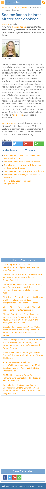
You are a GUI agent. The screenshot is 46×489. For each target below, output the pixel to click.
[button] (7, 144)
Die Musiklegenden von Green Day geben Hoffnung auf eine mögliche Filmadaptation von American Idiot (22, 378)
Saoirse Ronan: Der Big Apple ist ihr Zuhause (24, 171)
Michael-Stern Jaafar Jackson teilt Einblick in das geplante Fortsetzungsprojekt (22, 308)
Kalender (14, 486)
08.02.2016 (5, 24)
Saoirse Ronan (19, 27)
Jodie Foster (18, 115)
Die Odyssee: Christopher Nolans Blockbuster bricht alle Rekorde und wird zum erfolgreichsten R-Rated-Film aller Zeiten (23, 300)
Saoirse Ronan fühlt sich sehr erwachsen (22, 161)
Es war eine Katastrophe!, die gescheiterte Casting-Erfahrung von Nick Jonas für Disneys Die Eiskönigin (23, 355)
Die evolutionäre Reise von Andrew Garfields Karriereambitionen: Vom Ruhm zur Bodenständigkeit (22, 277)
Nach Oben (6, 486)
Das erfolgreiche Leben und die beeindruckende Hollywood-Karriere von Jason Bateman (21, 267)
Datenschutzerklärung (26, 486)
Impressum (40, 486)
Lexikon (13, 2)
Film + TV (13, 7)
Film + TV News (23, 7)
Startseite (5, 7)
